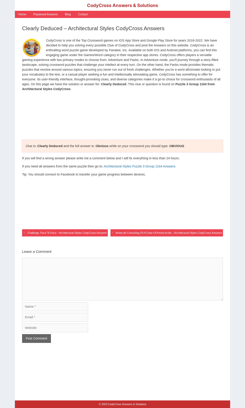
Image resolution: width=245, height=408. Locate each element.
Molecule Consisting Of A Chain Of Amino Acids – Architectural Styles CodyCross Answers (169, 232)
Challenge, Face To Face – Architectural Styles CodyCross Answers (67, 232)
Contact (83, 14)
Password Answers (45, 14)
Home (22, 14)
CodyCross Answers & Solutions (122, 5)
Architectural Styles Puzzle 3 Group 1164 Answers (139, 166)
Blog (68, 14)
